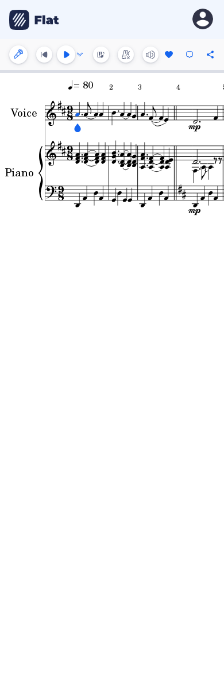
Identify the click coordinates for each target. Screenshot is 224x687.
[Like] (169, 54)
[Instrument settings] (18, 54)
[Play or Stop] (66, 54)
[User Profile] (202, 20)
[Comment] (189, 54)
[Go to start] (44, 55)
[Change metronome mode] (126, 55)
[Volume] (150, 55)
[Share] (210, 54)
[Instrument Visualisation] (101, 55)
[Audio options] (79, 54)
